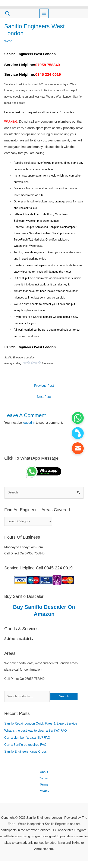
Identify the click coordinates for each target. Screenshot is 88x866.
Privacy (44, 791)
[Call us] (78, 433)
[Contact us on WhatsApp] (78, 418)
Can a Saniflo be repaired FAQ (25, 744)
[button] (7, 13)
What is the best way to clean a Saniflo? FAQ (35, 730)
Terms (44, 784)
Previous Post (44, 385)
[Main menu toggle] (44, 13)
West (8, 41)
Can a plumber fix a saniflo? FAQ (27, 737)
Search (64, 696)
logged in (29, 422)
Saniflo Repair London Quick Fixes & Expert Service (40, 723)
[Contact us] (78, 448)
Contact (44, 778)
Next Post (44, 396)
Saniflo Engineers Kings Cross (25, 751)
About (44, 772)
